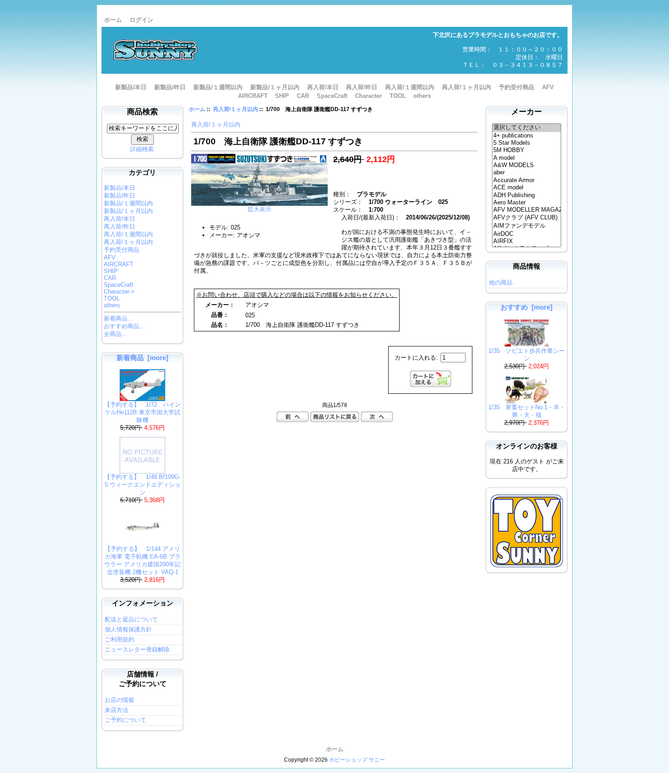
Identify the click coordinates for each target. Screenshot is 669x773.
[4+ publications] (526, 135)
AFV (548, 87)
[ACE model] (526, 187)
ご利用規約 (119, 639)
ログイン (141, 19)
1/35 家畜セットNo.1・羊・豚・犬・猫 (526, 411)
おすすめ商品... (124, 326)
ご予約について (125, 720)
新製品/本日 (131, 87)
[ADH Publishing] (526, 195)
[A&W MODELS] (526, 165)
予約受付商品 (516, 87)
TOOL (398, 95)
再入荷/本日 (323, 87)
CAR (303, 95)
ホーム (113, 19)
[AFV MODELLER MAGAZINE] (526, 210)
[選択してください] (526, 128)
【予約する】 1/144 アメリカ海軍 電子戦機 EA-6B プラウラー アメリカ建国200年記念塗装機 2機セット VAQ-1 (142, 560)
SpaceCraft (332, 95)
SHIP (282, 95)
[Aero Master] (526, 202)
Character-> (119, 291)
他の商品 (500, 282)
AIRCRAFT (253, 95)
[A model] (526, 158)
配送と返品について (131, 619)
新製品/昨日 (170, 87)
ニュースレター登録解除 (137, 649)
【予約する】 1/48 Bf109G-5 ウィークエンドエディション (142, 484)
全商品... (115, 334)
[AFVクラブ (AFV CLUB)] (526, 218)
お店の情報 (119, 700)
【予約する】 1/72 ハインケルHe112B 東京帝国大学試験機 (142, 412)
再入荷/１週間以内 (409, 87)
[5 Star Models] (526, 143)
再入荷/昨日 (361, 87)
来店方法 (116, 710)
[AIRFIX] (526, 241)
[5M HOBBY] (526, 150)
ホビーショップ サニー (357, 760)
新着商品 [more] (142, 357)
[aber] (526, 172)
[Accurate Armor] (526, 180)
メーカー (526, 111)
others (422, 95)
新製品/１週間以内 (218, 87)
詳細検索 (142, 149)
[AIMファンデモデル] (526, 226)
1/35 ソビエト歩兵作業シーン (526, 354)
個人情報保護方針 (128, 629)
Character (368, 95)
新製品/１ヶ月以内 (274, 87)
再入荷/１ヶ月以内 (235, 109)
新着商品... (118, 318)
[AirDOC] (526, 234)
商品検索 (142, 111)
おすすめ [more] (526, 307)
